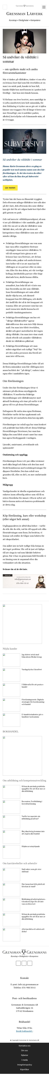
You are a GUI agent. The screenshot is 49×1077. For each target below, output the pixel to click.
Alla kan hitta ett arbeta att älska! (33, 930)
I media (24, 1060)
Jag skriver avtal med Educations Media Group (32, 655)
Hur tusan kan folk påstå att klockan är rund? (33, 885)
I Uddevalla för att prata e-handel (33, 685)
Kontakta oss (24, 1045)
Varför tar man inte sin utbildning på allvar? (31, 817)
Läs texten (10, 187)
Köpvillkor (24, 1069)
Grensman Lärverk (24, 13)
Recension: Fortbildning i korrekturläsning (32, 802)
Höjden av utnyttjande (31, 846)
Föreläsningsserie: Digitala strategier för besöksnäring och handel (33, 701)
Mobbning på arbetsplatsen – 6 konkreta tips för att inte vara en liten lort (34, 901)
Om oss (24, 1050)
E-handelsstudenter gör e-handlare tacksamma (33, 715)
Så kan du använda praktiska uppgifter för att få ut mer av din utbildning (33, 788)
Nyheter (24, 1055)
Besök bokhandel (24, 1031)
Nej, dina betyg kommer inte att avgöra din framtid (33, 832)
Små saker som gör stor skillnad (31, 870)
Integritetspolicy (24, 1064)
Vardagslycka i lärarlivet (32, 669)
